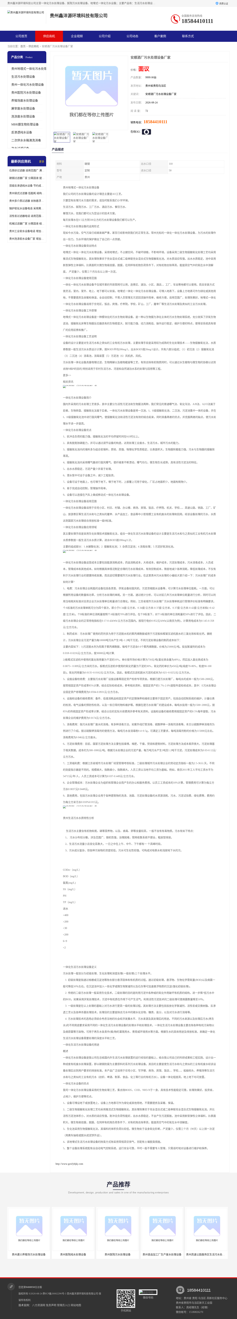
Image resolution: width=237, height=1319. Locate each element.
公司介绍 (105, 36)
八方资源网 (38, 1305)
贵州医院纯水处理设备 (73, 1254)
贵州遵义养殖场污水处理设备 (29, 1254)
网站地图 (76, 1305)
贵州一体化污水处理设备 (27, 84)
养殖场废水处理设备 (24, 100)
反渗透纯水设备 (21, 132)
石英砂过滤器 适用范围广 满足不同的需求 (26, 170)
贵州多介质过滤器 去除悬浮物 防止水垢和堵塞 (26, 200)
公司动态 (132, 36)
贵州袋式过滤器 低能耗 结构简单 (26, 193)
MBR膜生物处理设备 (25, 124)
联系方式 (188, 36)
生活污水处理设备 (23, 76)
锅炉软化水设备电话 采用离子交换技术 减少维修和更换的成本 (26, 208)
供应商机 (49, 36)
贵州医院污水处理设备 (26, 92)
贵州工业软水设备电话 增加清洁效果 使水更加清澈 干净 (26, 231)
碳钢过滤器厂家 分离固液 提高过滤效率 (26, 178)
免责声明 (51, 1305)
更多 (41, 161)
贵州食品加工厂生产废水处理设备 (162, 1254)
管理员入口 (63, 1305)
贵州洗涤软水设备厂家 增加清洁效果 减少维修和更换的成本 (26, 238)
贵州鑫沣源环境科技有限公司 (82, 1293)
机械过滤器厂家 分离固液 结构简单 (26, 223)
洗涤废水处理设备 (23, 116)
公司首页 (21, 36)
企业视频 (77, 36)
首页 (23, 46)
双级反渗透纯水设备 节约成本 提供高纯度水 (26, 185)
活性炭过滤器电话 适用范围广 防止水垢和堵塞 (26, 216)
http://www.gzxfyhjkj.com (69, 1163)
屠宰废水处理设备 (23, 108)
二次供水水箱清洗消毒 (26, 140)
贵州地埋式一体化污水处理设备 (32, 68)
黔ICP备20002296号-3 (54, 1293)
